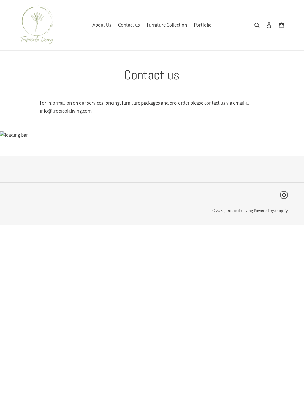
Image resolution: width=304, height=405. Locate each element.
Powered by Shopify (271, 210)
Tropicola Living (239, 210)
